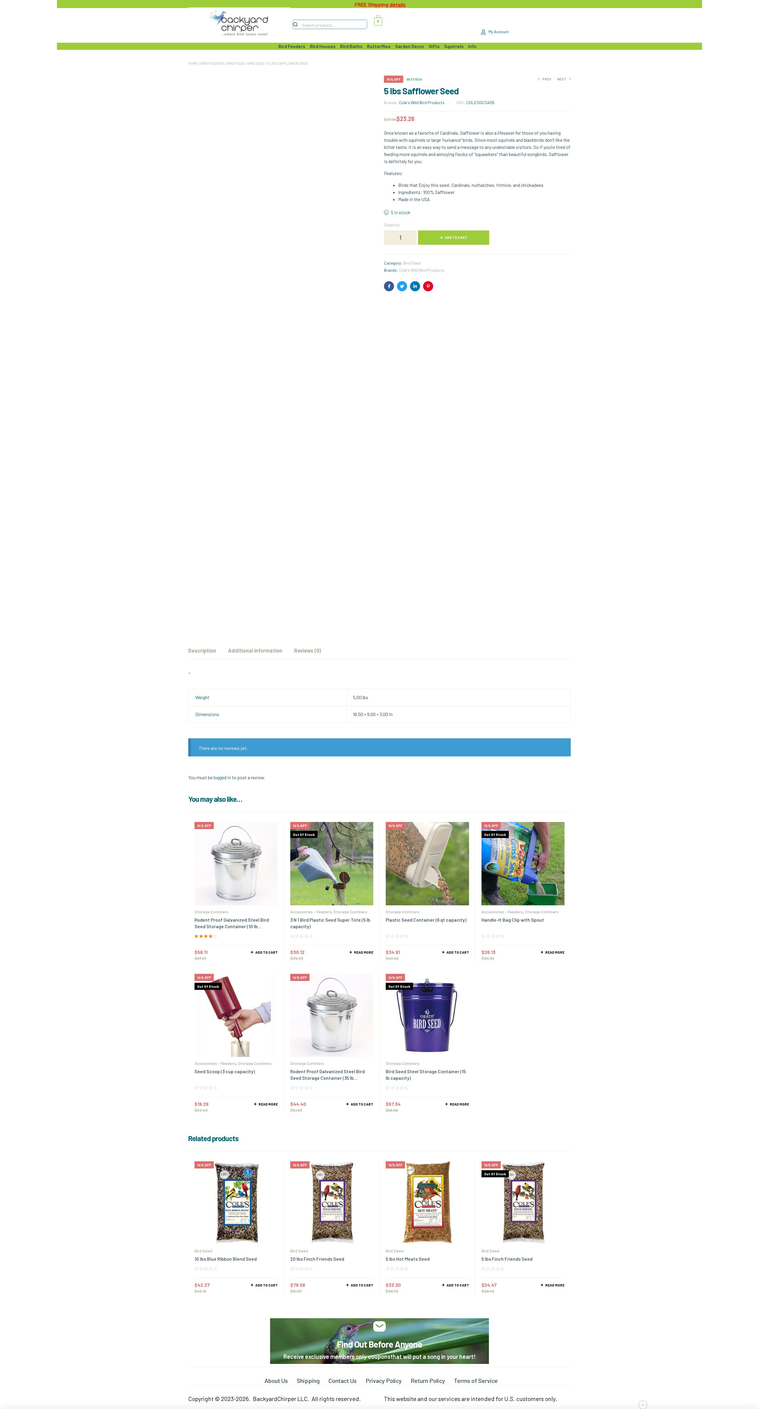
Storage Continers (211, 911)
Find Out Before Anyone (379, 1344)
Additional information (255, 650)
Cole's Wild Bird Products (421, 102)
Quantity (391, 224)
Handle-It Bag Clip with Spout (512, 920)
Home (192, 63)
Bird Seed (256, 63)
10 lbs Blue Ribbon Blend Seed (225, 1259)
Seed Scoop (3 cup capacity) (224, 1071)
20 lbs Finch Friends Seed (317, 1259)
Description (202, 650)
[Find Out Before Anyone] (379, 1326)
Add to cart (456, 237)
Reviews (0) (307, 650)
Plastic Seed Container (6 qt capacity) (426, 920)
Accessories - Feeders (310, 911)
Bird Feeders (212, 63)
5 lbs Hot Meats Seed (408, 1259)
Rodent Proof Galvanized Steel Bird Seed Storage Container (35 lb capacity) (327, 1077)
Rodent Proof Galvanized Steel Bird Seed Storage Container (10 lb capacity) (231, 926)
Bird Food (236, 63)
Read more (363, 952)
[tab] (202, 650)
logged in (222, 777)
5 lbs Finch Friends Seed (506, 1259)
